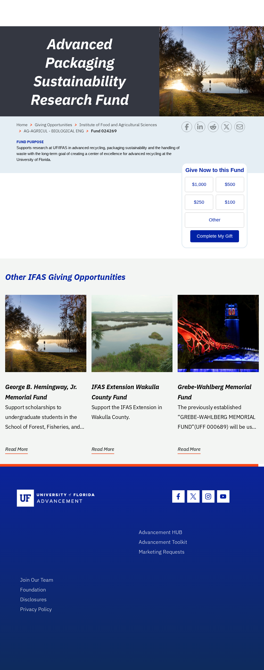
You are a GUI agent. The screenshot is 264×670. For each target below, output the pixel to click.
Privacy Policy (36, 609)
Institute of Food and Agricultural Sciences (118, 124)
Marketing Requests (162, 551)
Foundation (33, 589)
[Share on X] (227, 130)
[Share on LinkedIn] (201, 130)
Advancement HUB (160, 532)
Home (22, 124)
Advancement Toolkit (163, 541)
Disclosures (33, 599)
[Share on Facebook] (188, 130)
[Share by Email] (241, 130)
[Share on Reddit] (214, 130)
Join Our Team (36, 579)
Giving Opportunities (53, 124)
